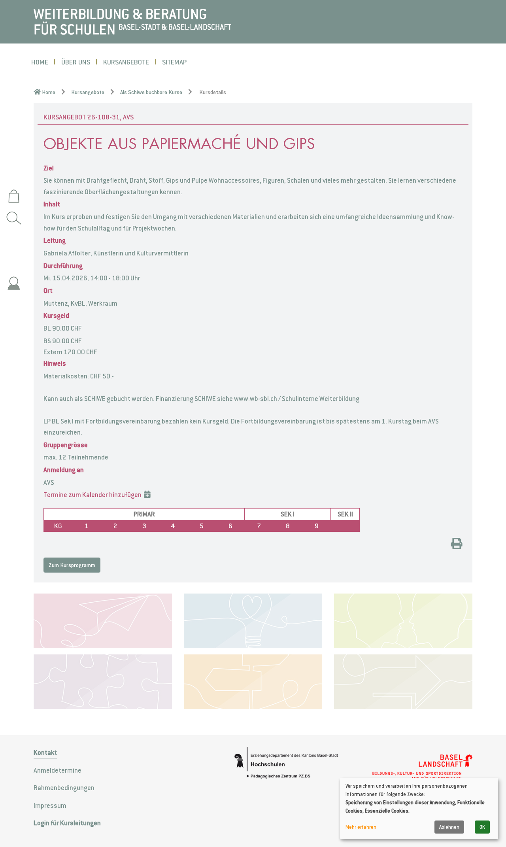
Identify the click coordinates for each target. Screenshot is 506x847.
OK (482, 827)
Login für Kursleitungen (67, 823)
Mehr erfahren (361, 827)
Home (39, 61)
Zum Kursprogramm (72, 565)
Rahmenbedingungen (64, 787)
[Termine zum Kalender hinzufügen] (147, 494)
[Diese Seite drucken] (457, 544)
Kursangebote (126, 61)
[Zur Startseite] (132, 21)
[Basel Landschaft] (422, 767)
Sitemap (174, 61)
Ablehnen (449, 827)
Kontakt (45, 752)
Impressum (50, 805)
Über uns (75, 61)
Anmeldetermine (57, 770)
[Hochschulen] (290, 763)
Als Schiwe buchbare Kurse (151, 92)
